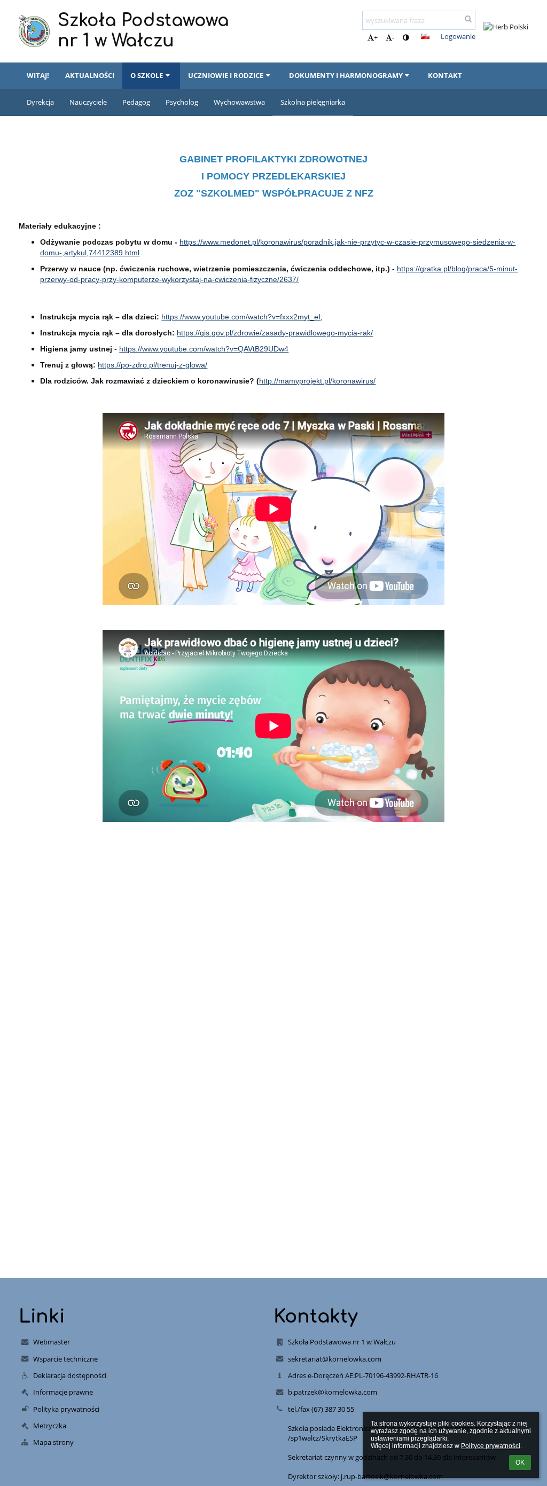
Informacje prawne (63, 1392)
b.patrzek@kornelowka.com (332, 1392)
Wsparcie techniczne (65, 1359)
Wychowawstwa (239, 102)
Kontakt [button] (445, 75)
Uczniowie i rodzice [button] (225, 75)
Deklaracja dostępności (69, 1375)
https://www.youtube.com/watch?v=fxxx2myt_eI (241, 316)
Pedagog (136, 102)
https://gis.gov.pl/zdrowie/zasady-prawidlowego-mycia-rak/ (275, 333)
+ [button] (376, 37)
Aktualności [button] (89, 75)
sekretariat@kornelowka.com (334, 1359)
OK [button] (520, 1462)
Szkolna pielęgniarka (312, 102)
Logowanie (458, 36)
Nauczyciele (88, 102)
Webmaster (51, 1342)
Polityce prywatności (490, 1446)
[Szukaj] (468, 18)
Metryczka (49, 1425)
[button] (405, 37)
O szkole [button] (146, 75)
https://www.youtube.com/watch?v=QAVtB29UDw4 (203, 349)
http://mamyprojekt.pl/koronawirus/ (317, 381)
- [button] (393, 37)
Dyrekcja (40, 102)
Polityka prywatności (66, 1409)
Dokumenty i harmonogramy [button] (346, 75)
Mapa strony (53, 1442)
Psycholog (182, 102)
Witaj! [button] (38, 75)
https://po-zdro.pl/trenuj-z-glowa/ (152, 365)
